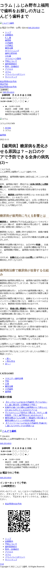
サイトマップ (11, 77)
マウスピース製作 (13, 59)
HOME (8, 128)
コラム (8, 72)
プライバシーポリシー (15, 74)
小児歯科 (9, 43)
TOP (2, 564)
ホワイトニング (12, 51)
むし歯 (8, 37)
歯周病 (8, 40)
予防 (7, 381)
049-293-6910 (8, 92)
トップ (8, 32)
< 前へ (8, 359)
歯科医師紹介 (11, 64)
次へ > (8, 364)
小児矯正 (9, 45)
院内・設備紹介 (12, 66)
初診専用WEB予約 (13, 504)
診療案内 (9, 35)
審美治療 (9, 48)
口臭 (7, 384)
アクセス (9, 69)
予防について (11, 61)
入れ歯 (8, 56)
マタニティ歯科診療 (14, 378)
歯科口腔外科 (11, 53)
